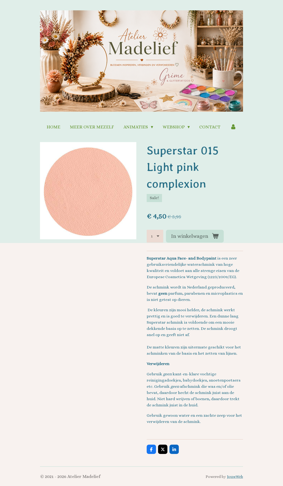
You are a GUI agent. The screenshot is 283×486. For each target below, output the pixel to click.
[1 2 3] (155, 236)
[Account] (233, 127)
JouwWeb (235, 476)
